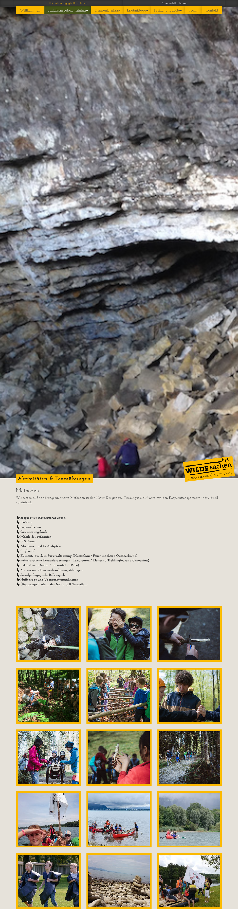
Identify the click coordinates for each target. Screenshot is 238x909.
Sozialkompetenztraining (67, 10)
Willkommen (30, 10)
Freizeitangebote (167, 10)
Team (193, 10)
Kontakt (212, 10)
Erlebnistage (136, 10)
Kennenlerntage (107, 10)
